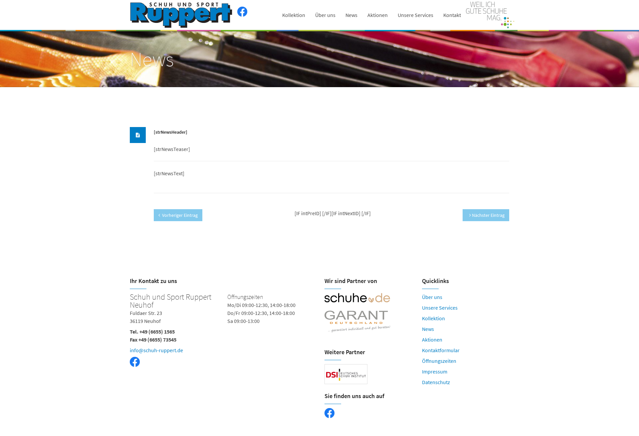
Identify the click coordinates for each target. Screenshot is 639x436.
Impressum (434, 371)
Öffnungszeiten (439, 361)
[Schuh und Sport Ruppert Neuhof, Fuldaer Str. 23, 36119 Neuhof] (222, 338)
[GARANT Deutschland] (368, 322)
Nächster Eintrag (488, 215)
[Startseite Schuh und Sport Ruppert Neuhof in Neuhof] (182, 15)
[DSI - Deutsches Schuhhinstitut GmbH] (346, 374)
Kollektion (293, 15)
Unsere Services (415, 15)
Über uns (325, 15)
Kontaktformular (441, 350)
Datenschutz (436, 382)
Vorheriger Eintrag (180, 215)
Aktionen (377, 15)
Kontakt (452, 15)
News (351, 15)
